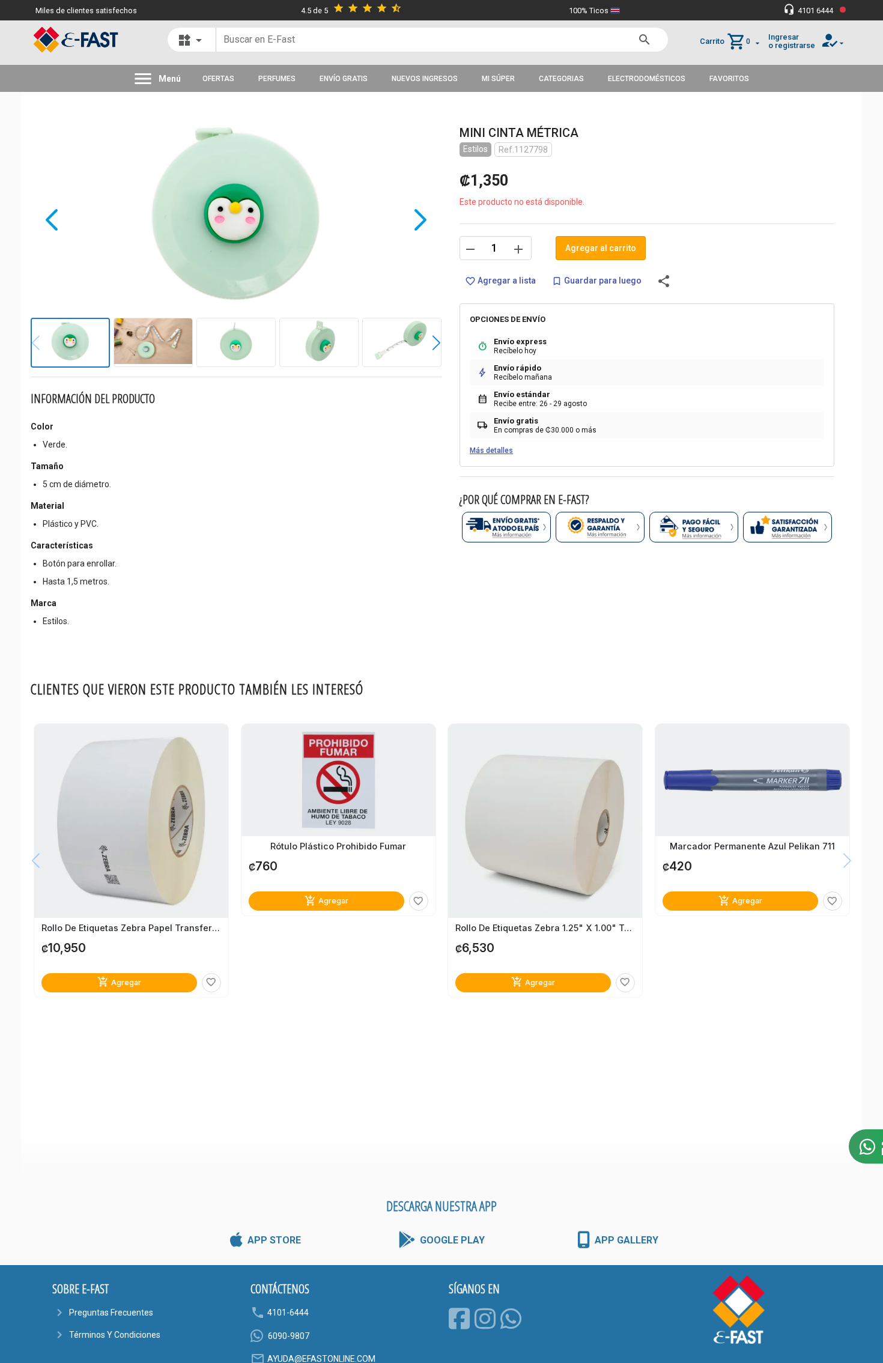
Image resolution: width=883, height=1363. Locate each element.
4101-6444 (288, 1312)
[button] (427, 343)
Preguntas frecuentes (111, 1312)
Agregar (119, 982)
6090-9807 (288, 1336)
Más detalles (491, 450)
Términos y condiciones (114, 1335)
